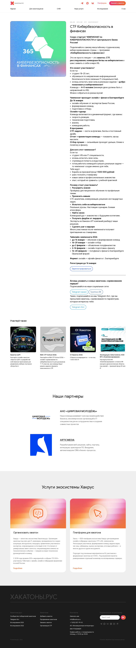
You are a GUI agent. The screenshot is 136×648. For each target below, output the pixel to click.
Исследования (102, 9)
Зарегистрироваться (81, 268)
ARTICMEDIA (67, 440)
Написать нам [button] (74, 616)
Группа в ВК (95, 292)
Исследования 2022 (17, 626)
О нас (124, 9)
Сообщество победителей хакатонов (23, 616)
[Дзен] (111, 624)
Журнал (13, 9)
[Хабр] (117, 624)
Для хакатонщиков (36, 9)
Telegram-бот (78, 307)
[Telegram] (101, 624)
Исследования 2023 (17, 622)
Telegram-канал (79, 292)
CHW (59, 9)
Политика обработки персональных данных (112, 639)
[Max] (104, 624)
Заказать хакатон (46, 622)
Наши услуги (78, 9)
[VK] (107, 624)
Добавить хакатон (46, 616)
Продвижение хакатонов (48, 619)
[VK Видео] (114, 624)
